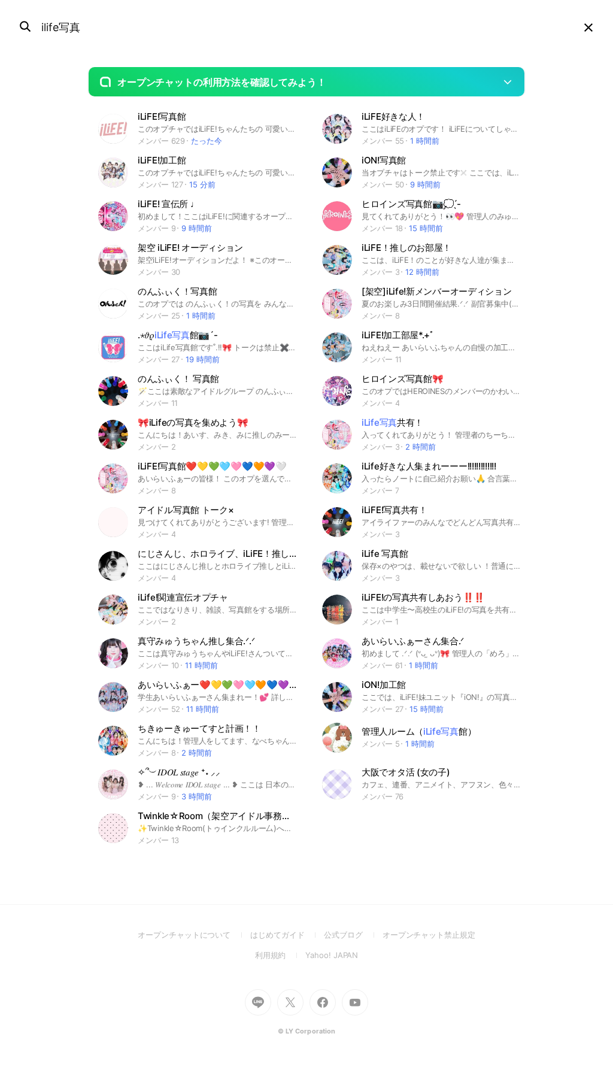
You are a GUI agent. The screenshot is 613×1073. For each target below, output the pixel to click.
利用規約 (280, 955)
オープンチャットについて (194, 934)
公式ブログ (353, 934)
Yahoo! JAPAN (331, 955)
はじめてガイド (287, 934)
